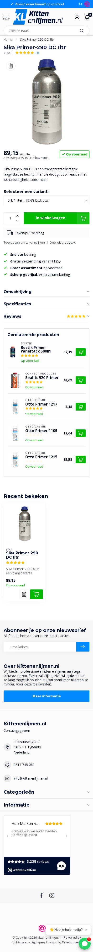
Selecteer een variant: (26, 191)
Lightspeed (20, 942)
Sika (7, 52)
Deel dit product (61, 243)
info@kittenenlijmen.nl (31, 778)
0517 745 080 (24, 764)
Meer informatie (46, 696)
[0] (86, 17)
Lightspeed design (44, 942)
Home (8, 39)
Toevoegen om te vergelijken (24, 243)
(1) (37, 53)
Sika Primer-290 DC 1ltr (37, 39)
